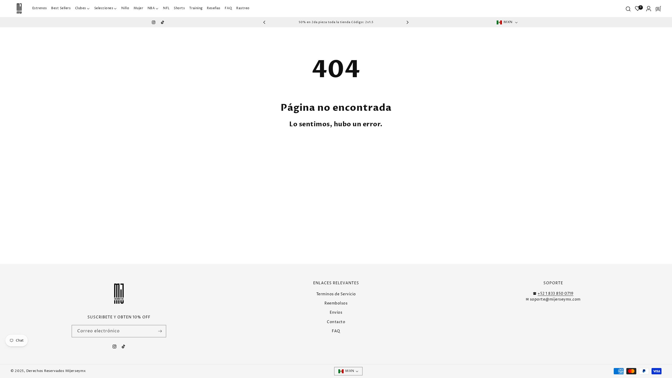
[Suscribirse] (160, 331)
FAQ (336, 331)
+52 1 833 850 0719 (555, 293)
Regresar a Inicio (307, 145)
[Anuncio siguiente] (407, 22)
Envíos (336, 312)
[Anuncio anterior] (264, 22)
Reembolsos (336, 303)
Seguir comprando (362, 145)
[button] (82, 8)
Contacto (336, 321)
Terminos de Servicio (336, 294)
